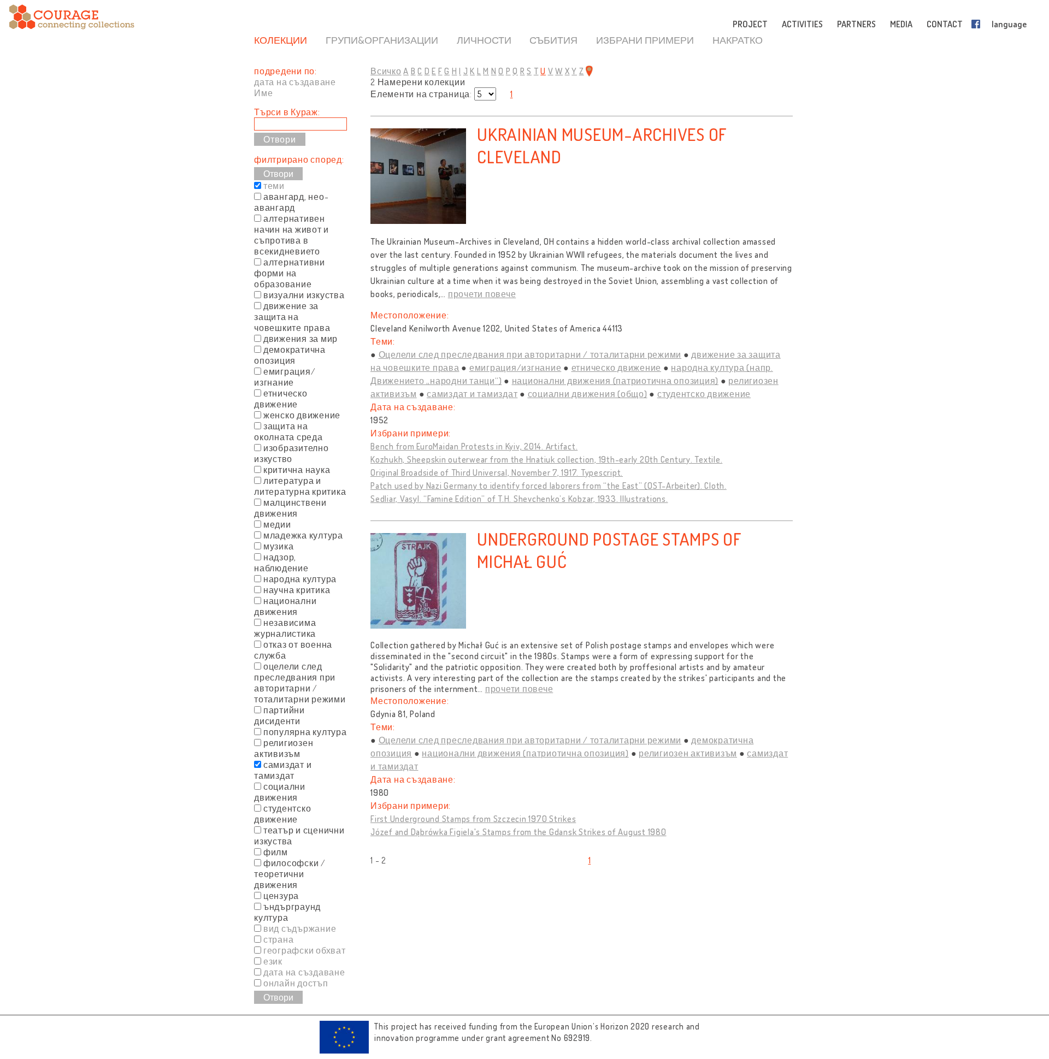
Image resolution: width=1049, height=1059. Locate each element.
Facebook (978, 24)
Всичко (386, 71)
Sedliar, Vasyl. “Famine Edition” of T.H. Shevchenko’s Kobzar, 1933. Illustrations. (519, 498)
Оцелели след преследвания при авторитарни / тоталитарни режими (530, 354)
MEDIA (901, 24)
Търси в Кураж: (287, 112)
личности (484, 40)
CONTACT (945, 24)
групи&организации (382, 40)
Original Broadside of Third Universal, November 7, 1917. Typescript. (496, 472)
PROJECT (750, 24)
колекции (280, 40)
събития (553, 40)
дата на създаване (295, 81)
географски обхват (304, 950)
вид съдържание (300, 928)
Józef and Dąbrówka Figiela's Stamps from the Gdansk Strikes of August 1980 (518, 831)
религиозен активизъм (688, 753)
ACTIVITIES (802, 24)
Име (263, 92)
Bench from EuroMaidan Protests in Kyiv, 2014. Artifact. (473, 446)
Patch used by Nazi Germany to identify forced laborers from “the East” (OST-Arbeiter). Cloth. (548, 485)
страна (278, 939)
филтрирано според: (299, 159)
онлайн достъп (295, 983)
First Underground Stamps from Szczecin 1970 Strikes (473, 818)
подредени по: (285, 71)
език (272, 961)
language (1009, 24)
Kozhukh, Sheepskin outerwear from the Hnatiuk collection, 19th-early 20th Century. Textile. (546, 459)
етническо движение (616, 367)
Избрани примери (645, 40)
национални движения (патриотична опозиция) (615, 380)
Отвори (278, 173)
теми (274, 185)
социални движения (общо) (587, 393)
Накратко (737, 40)
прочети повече (482, 293)
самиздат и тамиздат (472, 393)
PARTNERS (856, 24)
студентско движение (704, 393)
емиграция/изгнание (515, 367)
